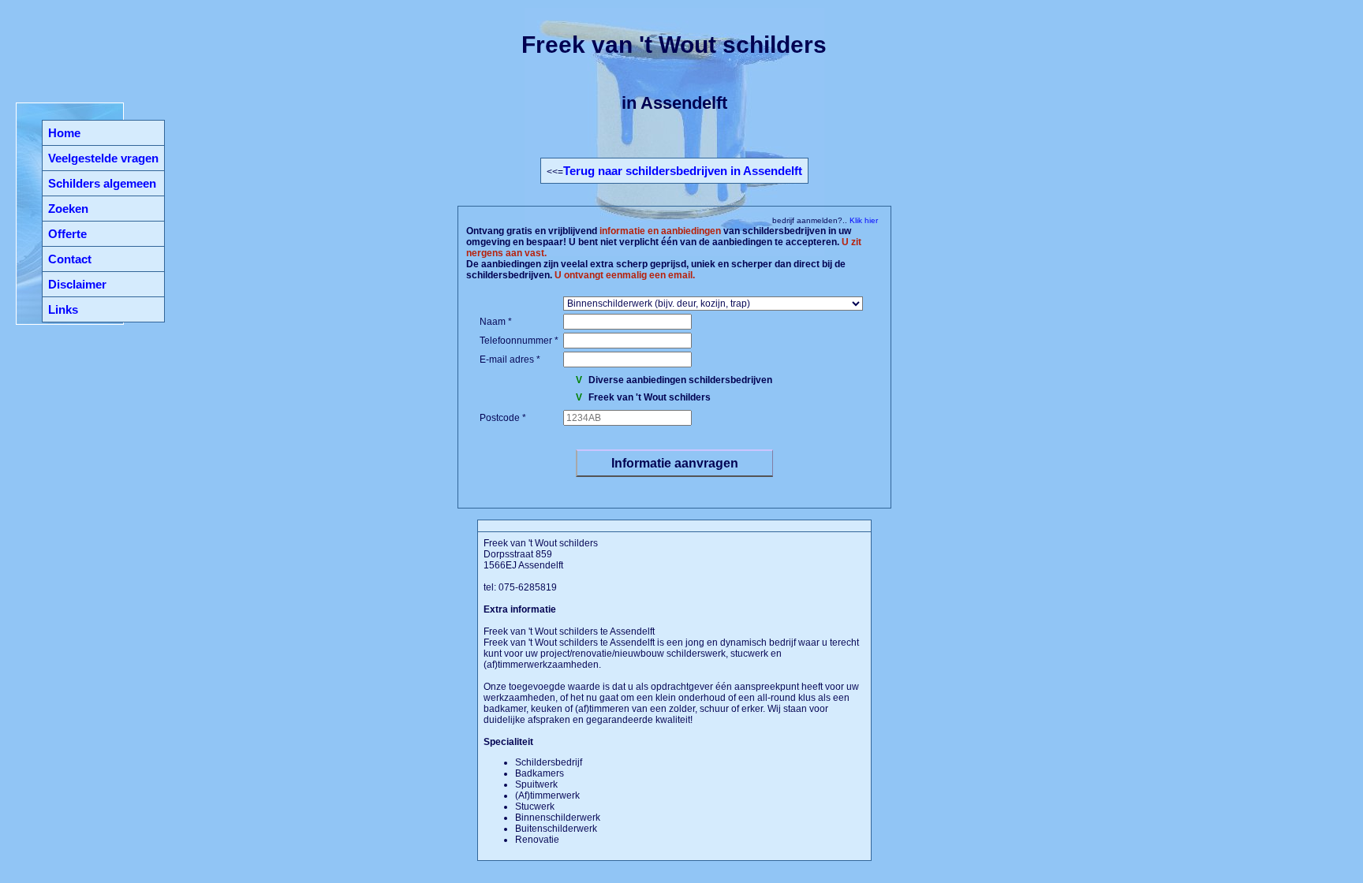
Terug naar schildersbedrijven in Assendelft (682, 170)
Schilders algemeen (102, 183)
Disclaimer (77, 284)
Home (64, 133)
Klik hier (862, 220)
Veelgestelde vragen (103, 158)
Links (63, 309)
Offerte (67, 233)
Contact (69, 259)
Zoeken (68, 208)
